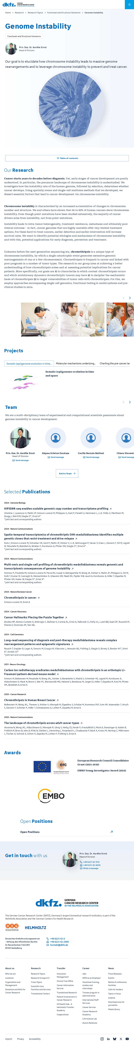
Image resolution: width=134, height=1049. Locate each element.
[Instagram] (102, 1039)
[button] (39, 320)
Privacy (20, 1039)
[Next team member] (130, 402)
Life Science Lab (89, 1018)
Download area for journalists (116, 1004)
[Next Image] (130, 298)
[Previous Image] (123, 298)
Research (36, 968)
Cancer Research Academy (89, 1013)
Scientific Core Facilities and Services (41, 988)
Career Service (89, 1007)
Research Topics (38, 973)
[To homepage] (18, 5)
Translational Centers (40, 993)
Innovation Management (63, 975)
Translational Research (67, 992)
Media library (114, 1009)
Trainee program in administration (90, 994)
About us (9, 968)
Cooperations (63, 1014)
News (111, 968)
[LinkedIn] (108, 1039)
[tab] (29, 363)
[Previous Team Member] (123, 402)
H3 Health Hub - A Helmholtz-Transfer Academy (65, 1007)
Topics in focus (114, 993)
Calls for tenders (115, 989)
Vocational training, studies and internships (90, 985)
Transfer (61, 968)
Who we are (10, 973)
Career (86, 968)
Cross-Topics (36, 982)
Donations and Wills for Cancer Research (15, 991)
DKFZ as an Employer (91, 977)
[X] (120, 1039)
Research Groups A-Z (40, 977)
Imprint (8, 1039)
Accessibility (35, 1039)
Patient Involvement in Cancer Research (67, 998)
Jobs (84, 973)
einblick (111, 997)
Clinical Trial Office (65, 981)
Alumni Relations (89, 1022)
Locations (9, 977)
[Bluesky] (114, 1039)
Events (111, 977)
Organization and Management (12, 984)
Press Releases (115, 973)
